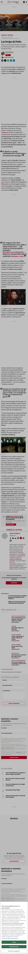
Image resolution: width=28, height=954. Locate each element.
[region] (14, 927)
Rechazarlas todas (14, 946)
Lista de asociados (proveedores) (10, 938)
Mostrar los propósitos (14, 951)
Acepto (14, 942)
